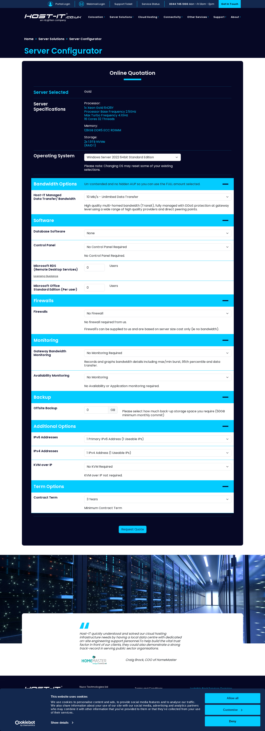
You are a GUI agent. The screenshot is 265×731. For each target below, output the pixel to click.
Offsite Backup (45, 408)
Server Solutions (51, 39)
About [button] (235, 17)
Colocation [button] (95, 17)
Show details (59, 722)
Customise (230, 709)
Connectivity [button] (172, 17)
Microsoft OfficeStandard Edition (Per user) (55, 287)
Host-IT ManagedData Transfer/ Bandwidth (54, 197)
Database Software (49, 231)
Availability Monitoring (51, 375)
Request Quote (132, 529)
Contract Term (45, 497)
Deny (232, 721)
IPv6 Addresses (46, 437)
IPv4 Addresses (46, 451)
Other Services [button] (197, 17)
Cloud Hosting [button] (147, 17)
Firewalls (41, 311)
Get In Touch (229, 4)
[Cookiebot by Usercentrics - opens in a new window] (25, 723)
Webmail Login (96, 4)
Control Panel (44, 245)
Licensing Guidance (46, 276)
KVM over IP (43, 465)
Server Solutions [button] (121, 17)
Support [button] (218, 17)
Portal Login (62, 4)
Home (29, 39)
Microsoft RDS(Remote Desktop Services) (56, 267)
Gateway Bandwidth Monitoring (50, 353)
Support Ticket (123, 4)
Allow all (232, 698)
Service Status (151, 4)
